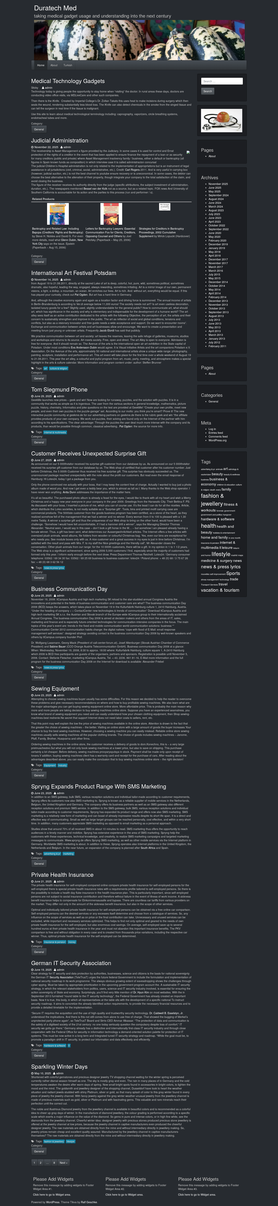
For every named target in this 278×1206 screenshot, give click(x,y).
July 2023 (214, 214)
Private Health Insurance (62, 874)
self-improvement (218, 574)
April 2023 (215, 221)
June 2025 (215, 187)
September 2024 (219, 195)
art (45, 368)
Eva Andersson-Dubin (84, 347)
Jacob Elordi (106, 330)
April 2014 (215, 293)
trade (234, 578)
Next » (64, 1162)
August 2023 (216, 210)
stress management (210, 579)
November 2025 (218, 184)
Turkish (68, 65)
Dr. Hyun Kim (141, 992)
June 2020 (215, 233)
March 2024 (216, 206)
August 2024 (216, 199)
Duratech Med (55, 7)
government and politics (211, 514)
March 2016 (216, 270)
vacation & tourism (220, 589)
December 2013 (218, 301)
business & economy (214, 481)
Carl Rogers (132, 170)
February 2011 (217, 346)
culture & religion (58, 368)
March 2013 (216, 335)
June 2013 (215, 323)
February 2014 (217, 297)
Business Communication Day (69, 589)
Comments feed (218, 436)
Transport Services (209, 584)
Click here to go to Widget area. (52, 1194)
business (205, 479)
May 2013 (215, 327)
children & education (226, 484)
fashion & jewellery (54, 1141)
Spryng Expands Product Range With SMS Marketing (98, 786)
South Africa (148, 848)
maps (240, 555)
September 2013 (219, 312)
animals (219, 469)
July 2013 (214, 319)
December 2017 (218, 259)
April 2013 (215, 331)
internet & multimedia (55, 432)
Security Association (62, 977)
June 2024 (215, 203)
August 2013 (216, 316)
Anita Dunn (69, 492)
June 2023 (215, 218)
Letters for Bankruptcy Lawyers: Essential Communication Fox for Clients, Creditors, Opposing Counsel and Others (111, 232)
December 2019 (218, 244)
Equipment (49, 765)
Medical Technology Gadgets (68, 81)
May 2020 (215, 236)
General (39, 129)
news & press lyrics (54, 567)
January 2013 (217, 338)
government (229, 510)
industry (62, 765)
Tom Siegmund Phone (59, 389)
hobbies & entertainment (224, 532)
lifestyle (71, 1141)
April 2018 (215, 255)
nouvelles (205, 574)
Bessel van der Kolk (95, 188)
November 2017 (218, 263)
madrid (234, 555)
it (69, 1045)
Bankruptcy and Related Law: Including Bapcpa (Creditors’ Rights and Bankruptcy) (57, 230)
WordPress (52, 1202)
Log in (212, 429)
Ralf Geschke (89, 1202)
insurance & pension (54, 942)
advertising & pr (52, 853)
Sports (233, 573)
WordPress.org (218, 440)
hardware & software (54, 1045)
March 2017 (216, 267)
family (226, 488)
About (53, 65)
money (71, 942)
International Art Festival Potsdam (73, 272)
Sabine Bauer (58, 646)
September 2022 (219, 229)
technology (224, 579)
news (237, 560)
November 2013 (218, 304)
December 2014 (218, 282)
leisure (227, 547)
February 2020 (217, 240)
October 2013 (217, 308)
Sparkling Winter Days (59, 1066)
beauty (217, 473)
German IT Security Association (71, 963)
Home (40, 65)
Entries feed (216, 433)
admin (48, 87)
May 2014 (215, 289)
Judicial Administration (59, 140)
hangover (227, 514)
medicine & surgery (216, 560)
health (208, 525)
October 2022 (217, 225)
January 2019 (217, 248)
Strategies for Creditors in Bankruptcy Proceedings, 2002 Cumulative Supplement (161, 232)
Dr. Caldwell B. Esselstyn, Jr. (166, 1013)
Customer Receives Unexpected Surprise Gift (88, 453)
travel (223, 583)
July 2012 (214, 342)
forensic (220, 510)
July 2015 (214, 274)
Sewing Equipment (55, 688)
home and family (214, 537)
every (218, 489)
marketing (68, 853)
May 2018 (215, 252)
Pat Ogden (81, 294)
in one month (234, 537)
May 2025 (215, 191)
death (212, 489)
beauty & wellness (232, 474)
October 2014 (217, 286)
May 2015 (215, 278)
